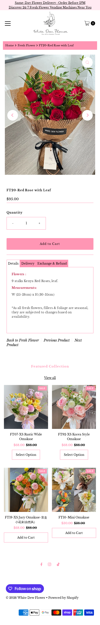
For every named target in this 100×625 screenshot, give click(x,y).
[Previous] (12, 115)
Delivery (27, 263)
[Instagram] (49, 564)
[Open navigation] (7, 23)
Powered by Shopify (63, 598)
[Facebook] (41, 564)
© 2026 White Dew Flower (25, 598)
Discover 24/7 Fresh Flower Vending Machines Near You (50, 7)
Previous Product (57, 340)
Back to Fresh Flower (23, 340)
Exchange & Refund (52, 263)
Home (9, 45)
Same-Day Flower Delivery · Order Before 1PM (50, 3)
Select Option (26, 455)
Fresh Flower (26, 45)
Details (13, 263)
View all (50, 378)
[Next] (87, 115)
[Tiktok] (58, 564)
